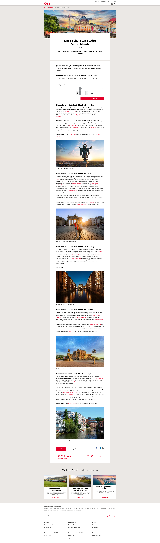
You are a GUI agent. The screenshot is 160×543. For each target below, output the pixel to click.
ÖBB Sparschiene (72, 134)
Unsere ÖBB (46, 7)
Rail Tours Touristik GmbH (73, 530)
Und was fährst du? (58, 4)
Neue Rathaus (73, 382)
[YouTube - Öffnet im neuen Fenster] (107, 516)
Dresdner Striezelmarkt (81, 317)
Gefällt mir (62, 449)
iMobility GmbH (71, 535)
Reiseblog (97, 4)
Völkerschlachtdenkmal (97, 378)
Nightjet (92, 202)
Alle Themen (78, 4)
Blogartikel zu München (70, 111)
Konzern (94, 522)
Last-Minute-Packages (81, 204)
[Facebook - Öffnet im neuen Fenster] (105, 516)
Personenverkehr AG (48, 524)
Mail (103, 448)
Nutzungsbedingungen (97, 535)
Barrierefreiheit (95, 538)
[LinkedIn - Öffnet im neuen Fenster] (115, 516)
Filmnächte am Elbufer (95, 324)
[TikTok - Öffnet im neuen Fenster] (112, 516)
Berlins (57, 179)
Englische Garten (80, 115)
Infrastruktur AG (47, 527)
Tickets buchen (103, 1)
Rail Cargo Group (48, 530)
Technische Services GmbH (73, 524)
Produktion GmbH (72, 522)
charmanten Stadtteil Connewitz (71, 392)
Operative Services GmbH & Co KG (75, 532)
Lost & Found (96, 1)
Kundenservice (95, 527)
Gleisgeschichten (69, 4)
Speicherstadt (75, 254)
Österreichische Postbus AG (74, 527)
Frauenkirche (59, 317)
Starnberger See (73, 125)
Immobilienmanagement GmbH (51, 532)
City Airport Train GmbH (73, 538)
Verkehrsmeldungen (87, 4)
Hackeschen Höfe (76, 183)
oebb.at (114, 1)
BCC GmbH (46, 538)
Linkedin (100, 448)
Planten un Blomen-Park (75, 258)
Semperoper (95, 315)
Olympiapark (75, 127)
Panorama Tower (70, 394)
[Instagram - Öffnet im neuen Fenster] (110, 516)
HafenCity (97, 254)
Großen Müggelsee (72, 190)
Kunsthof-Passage (99, 319)
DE (112, 4)
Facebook (96, 448)
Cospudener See (82, 396)
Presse (93, 524)
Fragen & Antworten (96, 530)
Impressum (94, 532)
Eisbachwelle (93, 127)
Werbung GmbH (47, 535)
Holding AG (46, 522)
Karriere (109, 1)
